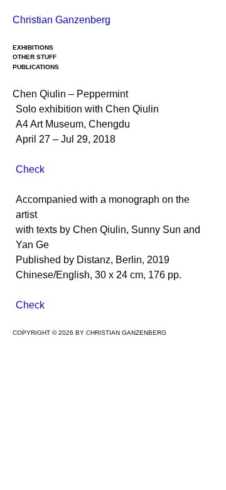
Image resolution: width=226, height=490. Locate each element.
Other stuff (34, 56)
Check (30, 169)
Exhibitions (33, 47)
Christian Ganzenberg (61, 19)
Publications (36, 66)
